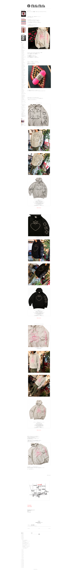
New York (22, 77)
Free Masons (23, 62)
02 (22, 557)
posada (22, 89)
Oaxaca (22, 83)
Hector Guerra (23, 66)
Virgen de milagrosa (23, 101)
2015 (22, 563)
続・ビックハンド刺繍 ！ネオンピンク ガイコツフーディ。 (26, 545)
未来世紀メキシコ (23, 116)
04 (22, 555)
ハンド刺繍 (23, 110)
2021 (22, 538)
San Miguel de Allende (24, 93)
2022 (22, 537)
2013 (22, 565)
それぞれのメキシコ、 (23, 109)
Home (39, 528)
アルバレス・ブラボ (24, 102)
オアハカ (22, 106)
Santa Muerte (23, 95)
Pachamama (23, 85)
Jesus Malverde (23, 69)
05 (22, 554)
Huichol (22, 67)
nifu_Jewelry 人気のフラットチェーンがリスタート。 (26, 541)
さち (22, 108)
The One (22, 99)
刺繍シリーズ (23, 113)
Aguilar (22, 44)
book (22, 49)
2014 (22, 564)
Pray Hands (23, 90)
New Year (22, 76)
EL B (22, 58)
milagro (22, 74)
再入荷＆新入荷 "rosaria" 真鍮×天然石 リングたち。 (26, 546)
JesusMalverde (23, 70)
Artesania (22, 46)
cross (22, 56)
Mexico (22, 73)
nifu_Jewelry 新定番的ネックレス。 (25, 542)
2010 (22, 567)
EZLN (22, 60)
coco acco (22, 54)
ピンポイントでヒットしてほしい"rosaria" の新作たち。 (25, 547)
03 (22, 556)
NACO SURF (23, 75)
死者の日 (22, 114)
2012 (22, 566)
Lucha (22, 71)
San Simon (23, 94)
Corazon (22, 55)
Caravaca (22, 52)
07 (22, 552)
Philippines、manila (23, 87)
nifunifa (22, 78)
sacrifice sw (23, 92)
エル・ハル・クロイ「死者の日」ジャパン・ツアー (24, 105)
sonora (22, 97)
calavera (22, 51)
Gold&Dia (22, 64)
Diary (22, 57)
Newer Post (29, 528)
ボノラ (22, 111)
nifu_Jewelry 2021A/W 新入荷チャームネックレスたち (26, 543)
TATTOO (22, 98)
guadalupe (22, 65)
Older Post (49, 528)
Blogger (36, 569)
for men (22, 61)
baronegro (22, 47)
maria (22, 72)
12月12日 (22, 43)
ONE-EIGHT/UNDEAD (23, 84)
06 (22, 553)
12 (22, 539)
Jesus (22, 68)
